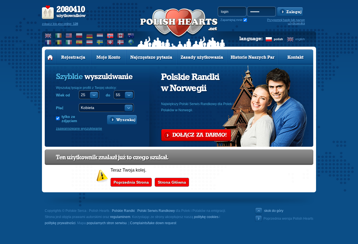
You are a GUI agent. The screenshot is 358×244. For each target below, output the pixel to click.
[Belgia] (58, 42)
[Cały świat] (131, 42)
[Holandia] (99, 35)
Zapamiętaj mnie (231, 20)
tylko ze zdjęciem (69, 119)
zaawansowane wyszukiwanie (79, 129)
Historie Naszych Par (253, 57)
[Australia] (131, 35)
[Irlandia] (58, 35)
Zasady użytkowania (202, 57)
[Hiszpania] (79, 42)
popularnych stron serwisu (107, 223)
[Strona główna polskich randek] (50, 57)
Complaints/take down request (153, 223)
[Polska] (79, 35)
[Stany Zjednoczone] (68, 35)
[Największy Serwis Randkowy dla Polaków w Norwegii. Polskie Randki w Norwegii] (179, 28)
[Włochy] (68, 42)
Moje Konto (108, 57)
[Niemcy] (89, 35)
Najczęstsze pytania (151, 57)
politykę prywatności (60, 223)
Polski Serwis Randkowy (156, 211)
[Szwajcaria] (110, 42)
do (108, 95)
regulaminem (120, 217)
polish (278, 39)
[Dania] (120, 42)
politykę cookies (206, 217)
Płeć (59, 108)
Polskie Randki (123, 211)
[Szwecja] (99, 42)
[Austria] (89, 42)
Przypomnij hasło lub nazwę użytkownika (286, 21)
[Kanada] (120, 35)
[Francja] (48, 42)
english (300, 39)
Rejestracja (73, 57)
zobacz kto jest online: (60, 23)
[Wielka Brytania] (48, 35)
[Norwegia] (110, 35)
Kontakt (295, 57)
